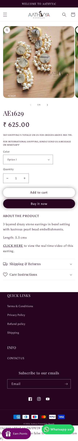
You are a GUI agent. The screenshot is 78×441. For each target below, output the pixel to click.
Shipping (13, 332)
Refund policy (16, 324)
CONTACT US (15, 358)
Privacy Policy (16, 315)
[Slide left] (31, 105)
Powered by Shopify (46, 424)
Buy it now (39, 204)
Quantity (8, 169)
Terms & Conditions (20, 306)
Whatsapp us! (61, 429)
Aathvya (34, 424)
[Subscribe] (66, 384)
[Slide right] (47, 105)
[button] (5, 14)
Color (6, 151)
